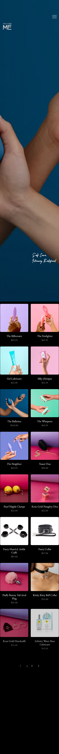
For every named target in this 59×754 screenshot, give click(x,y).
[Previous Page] (20, 666)
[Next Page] (38, 666)
